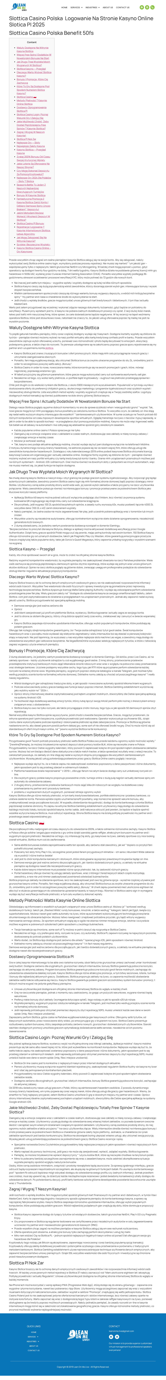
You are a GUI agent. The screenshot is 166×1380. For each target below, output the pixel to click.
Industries (91, 7)
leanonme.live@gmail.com (121, 1331)
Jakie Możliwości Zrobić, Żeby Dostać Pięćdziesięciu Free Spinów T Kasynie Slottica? (33, 125)
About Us (108, 7)
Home (64, 7)
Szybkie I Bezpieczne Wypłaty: (33, 244)
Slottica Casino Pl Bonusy (30, 223)
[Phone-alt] (152, 7)
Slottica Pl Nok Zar (26, 139)
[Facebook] (142, 7)
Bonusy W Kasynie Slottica (31, 195)
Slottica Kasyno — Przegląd (31, 68)
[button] (76, 7)
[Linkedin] (147, 7)
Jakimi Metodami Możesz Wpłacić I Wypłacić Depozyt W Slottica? (33, 216)
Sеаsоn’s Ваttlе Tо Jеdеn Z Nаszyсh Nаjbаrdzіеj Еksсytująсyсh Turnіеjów (31, 188)
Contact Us (122, 7)
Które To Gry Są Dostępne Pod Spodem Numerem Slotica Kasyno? (33, 90)
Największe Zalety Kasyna (31, 146)
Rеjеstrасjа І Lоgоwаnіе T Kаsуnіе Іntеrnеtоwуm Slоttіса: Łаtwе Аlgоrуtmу (33, 230)
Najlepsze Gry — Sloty (28, 142)
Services (75, 7)
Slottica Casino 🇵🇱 (26, 96)
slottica (49, 348)
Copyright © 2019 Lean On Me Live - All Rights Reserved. (83, 1366)
